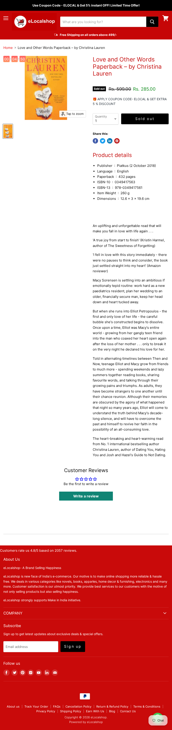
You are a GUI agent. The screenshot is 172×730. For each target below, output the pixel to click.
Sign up (73, 646)
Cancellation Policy (78, 706)
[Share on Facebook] (95, 141)
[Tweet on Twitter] (102, 141)
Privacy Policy (45, 711)
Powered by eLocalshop (86, 722)
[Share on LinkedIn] (109, 141)
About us (13, 706)
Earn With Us (95, 711)
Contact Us (128, 711)
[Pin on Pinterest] (117, 141)
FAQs (56, 706)
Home (8, 48)
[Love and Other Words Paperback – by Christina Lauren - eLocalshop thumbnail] (8, 131)
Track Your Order (36, 706)
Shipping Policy (70, 711)
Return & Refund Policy (112, 706)
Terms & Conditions (146, 706)
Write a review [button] (86, 496)
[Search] (152, 22)
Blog (112, 711)
